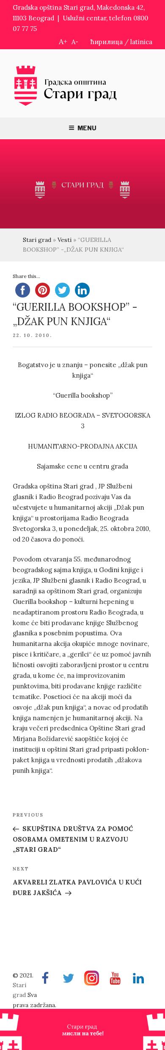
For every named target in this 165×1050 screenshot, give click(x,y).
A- (75, 42)
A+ (63, 41)
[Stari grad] (65, 105)
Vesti (65, 240)
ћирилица (107, 42)
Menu (86, 128)
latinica (141, 42)
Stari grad (37, 240)
